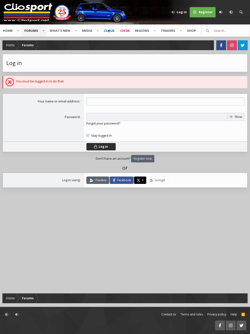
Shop (191, 30)
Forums (31, 30)
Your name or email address (59, 101)
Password (72, 117)
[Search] (241, 12)
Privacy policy (216, 314)
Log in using (71, 180)
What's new (60, 30)
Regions (142, 30)
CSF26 (124, 30)
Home (8, 30)
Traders (168, 30)
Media (87, 30)
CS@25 (109, 30)
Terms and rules (191, 314)
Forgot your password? (103, 123)
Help (233, 314)
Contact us (168, 314)
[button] (231, 12)
